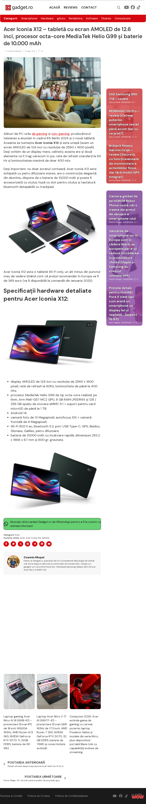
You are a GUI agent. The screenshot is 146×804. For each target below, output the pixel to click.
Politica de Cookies (39, 795)
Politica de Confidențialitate (71, 795)
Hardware (47, 18)
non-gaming (60, 134)
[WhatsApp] (13, 544)
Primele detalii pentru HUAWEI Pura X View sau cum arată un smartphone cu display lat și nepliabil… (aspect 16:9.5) (123, 303)
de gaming (39, 134)
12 (136, 322)
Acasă (54, 7)
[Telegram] (34, 544)
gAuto (61, 18)
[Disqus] (52, 624)
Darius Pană (114, 102)
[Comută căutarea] (118, 7)
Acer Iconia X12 (33, 537)
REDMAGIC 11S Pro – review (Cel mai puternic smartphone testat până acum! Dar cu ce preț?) (124, 122)
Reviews (71, 7)
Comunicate (123, 18)
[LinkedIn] (42, 544)
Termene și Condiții (11, 795)
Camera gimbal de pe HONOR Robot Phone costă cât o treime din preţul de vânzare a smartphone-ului (123, 207)
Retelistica (75, 18)
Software (92, 18)
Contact (89, 7)
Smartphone (29, 18)
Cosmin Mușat (14, 51)
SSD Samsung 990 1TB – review (123, 96)
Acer (17, 534)
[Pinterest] (27, 544)
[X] (20, 544)
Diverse (106, 18)
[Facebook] (6, 544)
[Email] (49, 544)
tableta (45, 537)
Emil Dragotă (114, 322)
